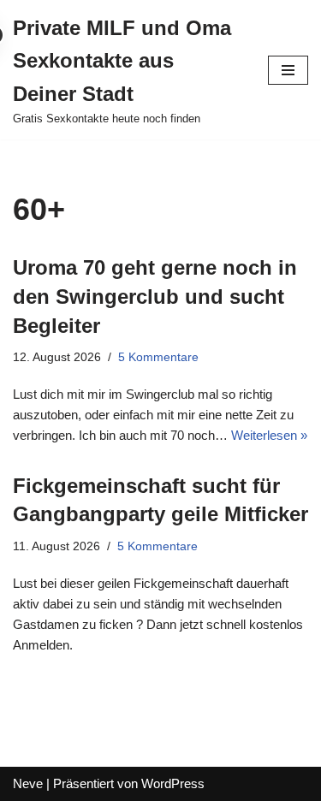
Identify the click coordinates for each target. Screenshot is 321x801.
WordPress (173, 783)
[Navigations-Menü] (288, 70)
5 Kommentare (158, 357)
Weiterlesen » (269, 435)
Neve (28, 783)
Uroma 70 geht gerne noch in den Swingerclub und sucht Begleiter (155, 296)
